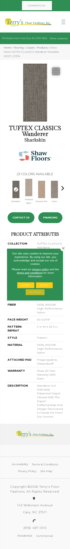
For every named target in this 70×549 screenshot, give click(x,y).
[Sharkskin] (16, 189)
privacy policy (40, 269)
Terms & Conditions (45, 464)
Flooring (19, 47)
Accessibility (20, 464)
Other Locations (58, 38)
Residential (24, 535)
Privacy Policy (27, 471)
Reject (44, 285)
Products (42, 47)
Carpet (30, 47)
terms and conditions (30, 272)
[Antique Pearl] (28, 187)
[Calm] (54, 189)
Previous (7, 187)
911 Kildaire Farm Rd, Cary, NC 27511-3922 (24, 38)
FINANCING (50, 217)
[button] (37, 5)
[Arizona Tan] (41, 189)
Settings (35, 292)
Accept (26, 285)
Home (7, 47)
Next (62, 187)
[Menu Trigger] (63, 22)
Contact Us (20, 217)
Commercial (44, 536)
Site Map (46, 471)
